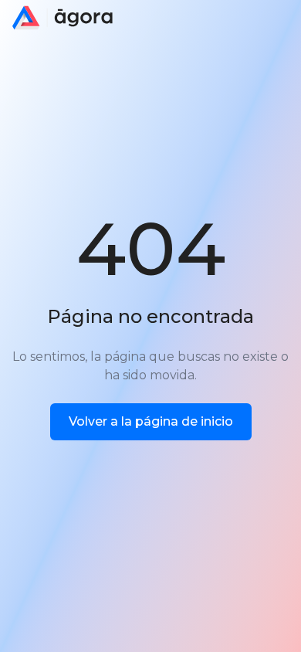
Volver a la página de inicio (151, 421)
